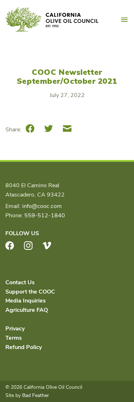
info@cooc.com (42, 206)
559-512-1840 (44, 215)
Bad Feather (35, 395)
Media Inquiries (25, 301)
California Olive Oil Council (51, 19)
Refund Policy (23, 347)
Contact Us (20, 282)
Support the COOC (30, 292)
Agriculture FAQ (26, 310)
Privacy (15, 329)
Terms (13, 338)
